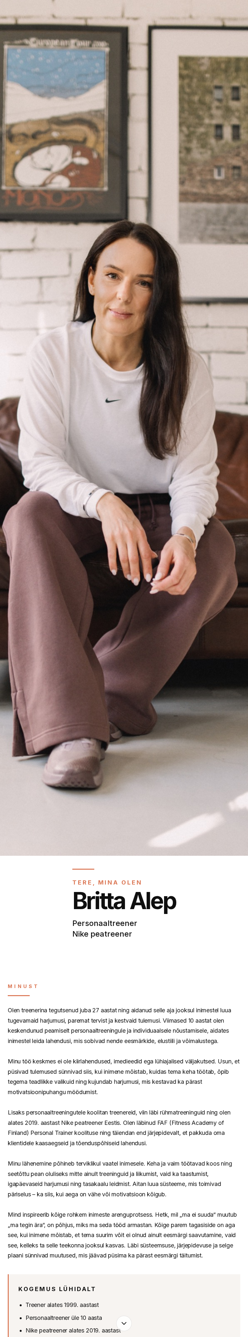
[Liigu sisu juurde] (124, 1323)
